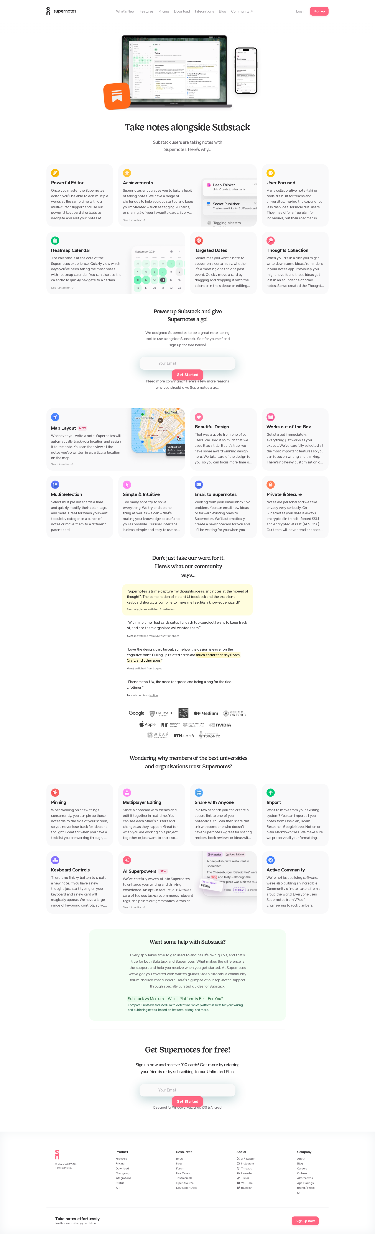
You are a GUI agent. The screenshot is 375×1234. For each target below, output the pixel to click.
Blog (300, 1163)
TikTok (245, 1178)
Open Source (185, 1183)
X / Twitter (248, 1159)
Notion (154, 695)
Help (179, 1163)
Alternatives (305, 1178)
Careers (302, 1168)
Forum (180, 1168)
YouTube (247, 1183)
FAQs (179, 1159)
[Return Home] (57, 1160)
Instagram (247, 1163)
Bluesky (246, 1188)
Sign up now (305, 1221)
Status (120, 1183)
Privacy (68, 1167)
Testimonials (184, 1178)
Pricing (120, 1163)
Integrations (123, 1178)
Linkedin (246, 1173)
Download (122, 1168)
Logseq (158, 668)
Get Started (187, 374)
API (118, 1188)
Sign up (319, 11)
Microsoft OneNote (167, 636)
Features (121, 1159)
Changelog (123, 1173)
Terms (58, 1167)
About (301, 1159)
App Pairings (305, 1183)
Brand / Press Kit (306, 1190)
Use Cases (183, 1173)
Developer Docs (186, 1188)
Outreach (303, 1173)
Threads (246, 1168)
